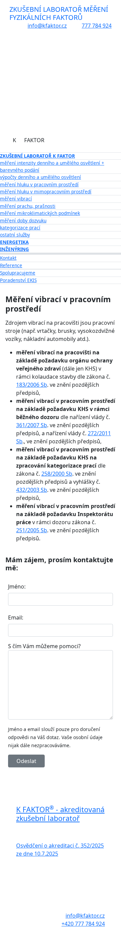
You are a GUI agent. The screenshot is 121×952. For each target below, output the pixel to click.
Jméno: (17, 586)
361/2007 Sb (31, 425)
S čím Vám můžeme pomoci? (44, 646)
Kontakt (8, 258)
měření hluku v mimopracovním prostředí (45, 191)
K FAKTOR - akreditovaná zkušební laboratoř (60, 813)
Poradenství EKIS (18, 280)
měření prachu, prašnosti (27, 206)
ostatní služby (15, 234)
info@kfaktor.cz (47, 25)
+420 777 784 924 (83, 923)
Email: (15, 617)
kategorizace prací (20, 227)
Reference (11, 265)
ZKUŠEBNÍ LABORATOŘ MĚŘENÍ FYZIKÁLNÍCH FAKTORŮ (58, 13)
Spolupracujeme (17, 272)
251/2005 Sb (31, 530)
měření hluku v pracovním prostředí (39, 184)
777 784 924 (97, 25)
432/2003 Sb (31, 490)
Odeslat (26, 761)
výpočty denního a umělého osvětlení (40, 177)
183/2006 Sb (31, 384)
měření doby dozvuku (23, 220)
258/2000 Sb (56, 473)
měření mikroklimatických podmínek (40, 213)
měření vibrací (16, 198)
